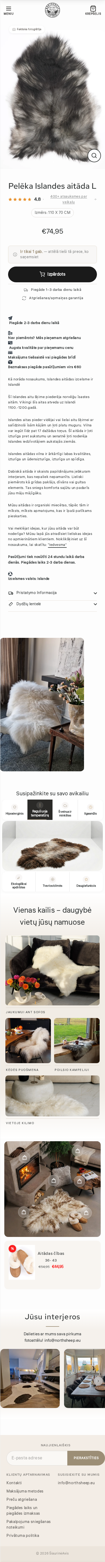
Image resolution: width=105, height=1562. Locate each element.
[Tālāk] (98, 1380)
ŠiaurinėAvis (59, 1553)
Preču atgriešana (21, 1499)
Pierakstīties (86, 1457)
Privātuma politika (22, 1535)
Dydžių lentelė (28, 604)
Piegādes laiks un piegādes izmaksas (23, 1510)
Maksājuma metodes (25, 1490)
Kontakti (14, 1482)
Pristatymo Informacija (36, 593)
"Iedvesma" (57, 544)
